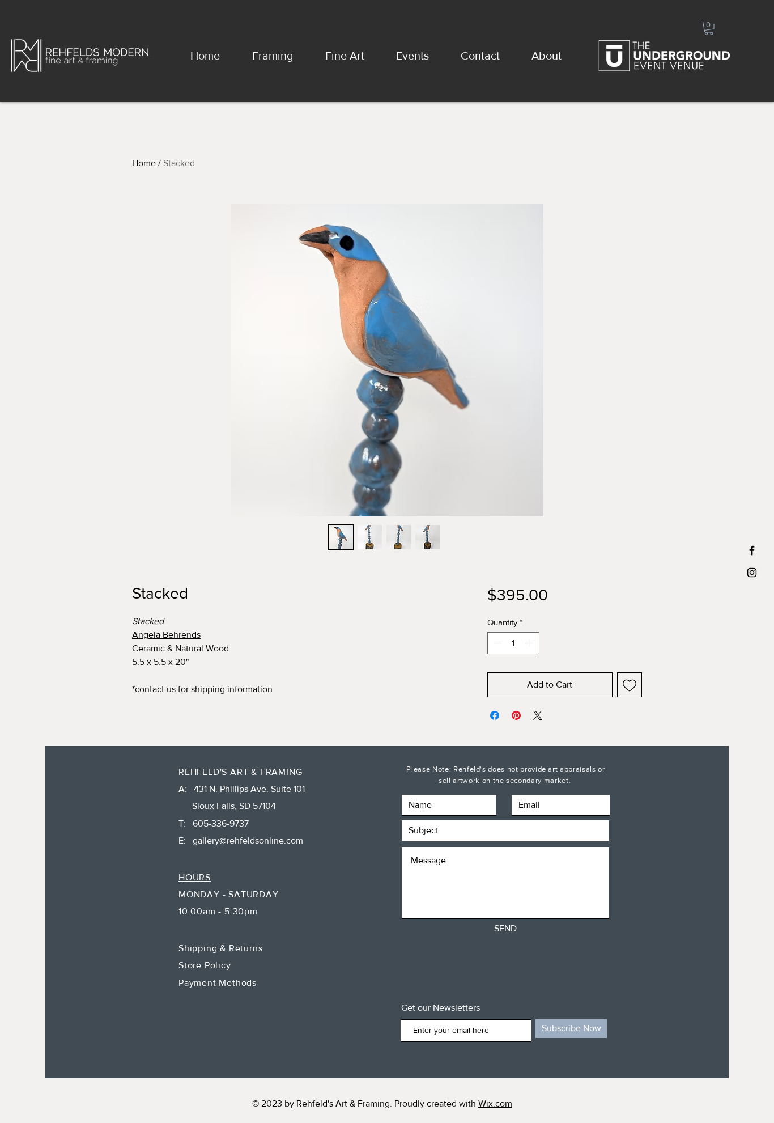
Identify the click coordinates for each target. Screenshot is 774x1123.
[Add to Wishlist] (629, 684)
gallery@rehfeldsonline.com (248, 840)
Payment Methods (217, 983)
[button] (709, 28)
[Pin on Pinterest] (516, 715)
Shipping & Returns (221, 948)
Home (144, 163)
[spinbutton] (513, 643)
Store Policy (205, 965)
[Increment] (530, 643)
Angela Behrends (166, 634)
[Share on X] (538, 715)
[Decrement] (496, 643)
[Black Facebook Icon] (752, 550)
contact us (155, 689)
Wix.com (495, 1103)
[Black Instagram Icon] (752, 572)
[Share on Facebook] (494, 715)
